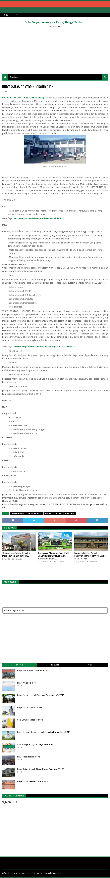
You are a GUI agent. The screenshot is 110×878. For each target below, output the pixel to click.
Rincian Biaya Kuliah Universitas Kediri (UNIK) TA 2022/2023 (44, 346)
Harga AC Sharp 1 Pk (26, 683)
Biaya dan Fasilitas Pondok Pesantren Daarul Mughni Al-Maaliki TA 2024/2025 (90, 556)
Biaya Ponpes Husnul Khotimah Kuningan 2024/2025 (40, 695)
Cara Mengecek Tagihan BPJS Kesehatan (35, 744)
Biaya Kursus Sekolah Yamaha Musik (33, 781)
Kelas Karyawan (17, 513)
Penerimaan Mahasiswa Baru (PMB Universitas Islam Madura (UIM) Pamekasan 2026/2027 (53, 556)
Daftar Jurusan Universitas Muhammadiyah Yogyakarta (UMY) (43, 732)
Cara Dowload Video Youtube (30, 720)
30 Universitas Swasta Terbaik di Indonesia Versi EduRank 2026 (16, 554)
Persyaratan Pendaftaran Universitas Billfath (38, 218)
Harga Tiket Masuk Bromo (28, 757)
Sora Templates (23, 873)
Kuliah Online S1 (34, 513)
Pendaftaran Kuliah (53, 513)
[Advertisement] (55, 51)
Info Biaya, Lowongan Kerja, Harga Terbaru (54, 22)
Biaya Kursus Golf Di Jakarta (29, 707)
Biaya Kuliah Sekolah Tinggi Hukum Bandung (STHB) (40, 769)
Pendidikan (69, 513)
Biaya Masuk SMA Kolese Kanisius (32, 670)
